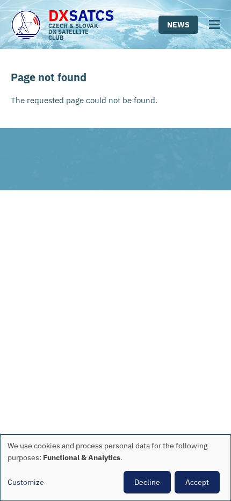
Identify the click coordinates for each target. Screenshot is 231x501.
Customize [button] (26, 482)
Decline (147, 482)
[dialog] (115, 467)
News (178, 25)
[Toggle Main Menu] (214, 24)
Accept (197, 482)
